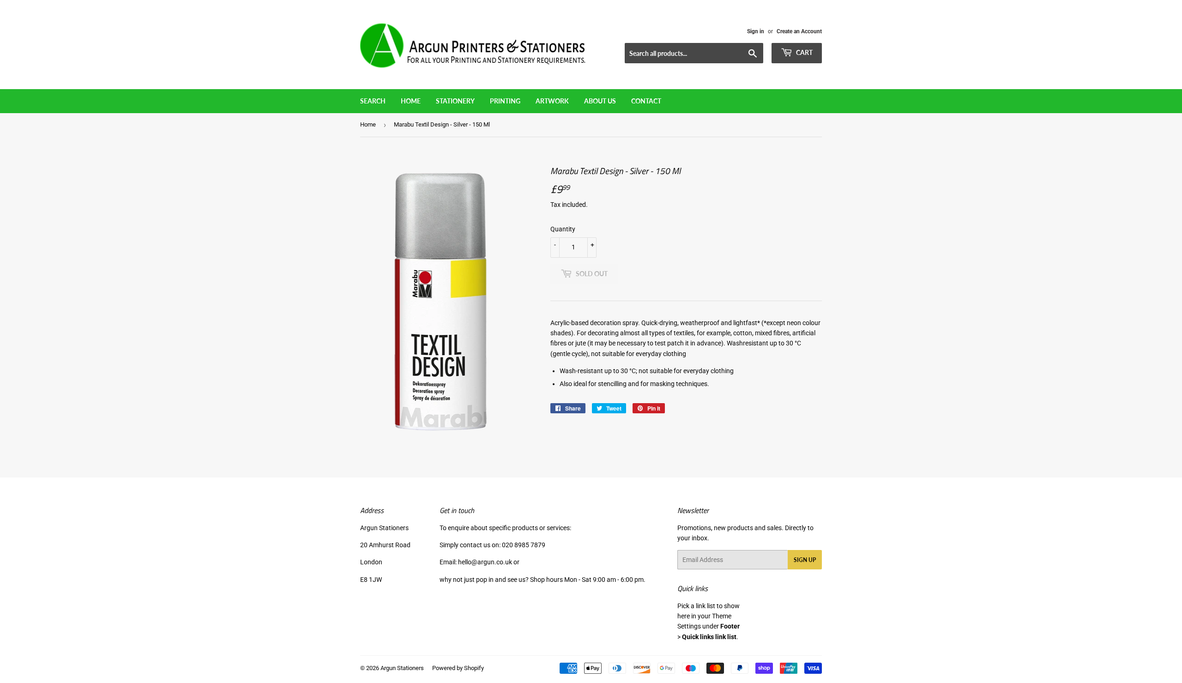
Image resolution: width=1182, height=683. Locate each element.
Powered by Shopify (458, 668)
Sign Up (805, 559)
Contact (646, 101)
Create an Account (799, 31)
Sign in (755, 31)
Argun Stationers (402, 668)
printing (505, 101)
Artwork (552, 101)
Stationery (455, 101)
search (373, 101)
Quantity (562, 229)
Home (411, 101)
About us (600, 101)
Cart (804, 52)
